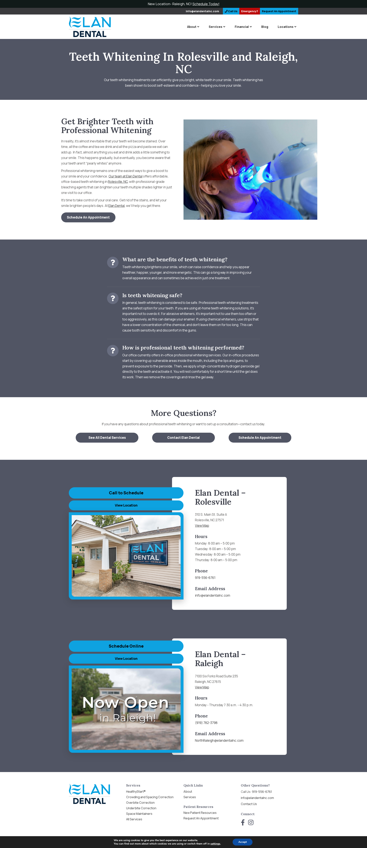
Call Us (232, 11)
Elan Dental (116, 205)
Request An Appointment (201, 818)
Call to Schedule (126, 493)
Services (215, 27)
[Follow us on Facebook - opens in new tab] (243, 822)
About (191, 27)
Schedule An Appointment (88, 217)
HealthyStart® (136, 791)
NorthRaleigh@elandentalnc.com (219, 740)
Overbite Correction (140, 802)
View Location (126, 505)
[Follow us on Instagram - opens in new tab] (250, 822)
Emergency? (249, 11)
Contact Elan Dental (183, 437)
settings (215, 844)
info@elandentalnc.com (202, 11)
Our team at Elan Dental (125, 176)
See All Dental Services (107, 437)
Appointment (279, 11)
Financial (242, 27)
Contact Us (249, 804)
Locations (285, 27)
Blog (264, 27)
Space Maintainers (139, 814)
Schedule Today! (205, 4)
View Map (202, 525)
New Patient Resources (200, 813)
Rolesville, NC (118, 181)
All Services (134, 819)
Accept (242, 842)
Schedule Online (126, 646)
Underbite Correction (141, 808)
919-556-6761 (205, 577)
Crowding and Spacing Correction (150, 797)
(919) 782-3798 (206, 723)
